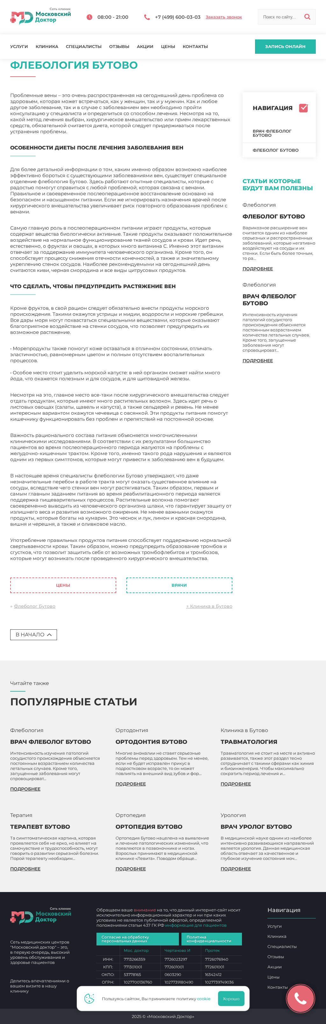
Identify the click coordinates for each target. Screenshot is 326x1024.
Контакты (195, 47)
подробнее (258, 269)
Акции (145, 47)
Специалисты (84, 47)
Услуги (19, 47)
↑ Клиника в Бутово (209, 606)
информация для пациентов (196, 925)
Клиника (47, 47)
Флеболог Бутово (34, 606)
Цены (168, 47)
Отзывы (119, 47)
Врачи (179, 585)
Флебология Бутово (35, 564)
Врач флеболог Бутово (272, 133)
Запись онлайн (285, 46)
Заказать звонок (224, 17)
